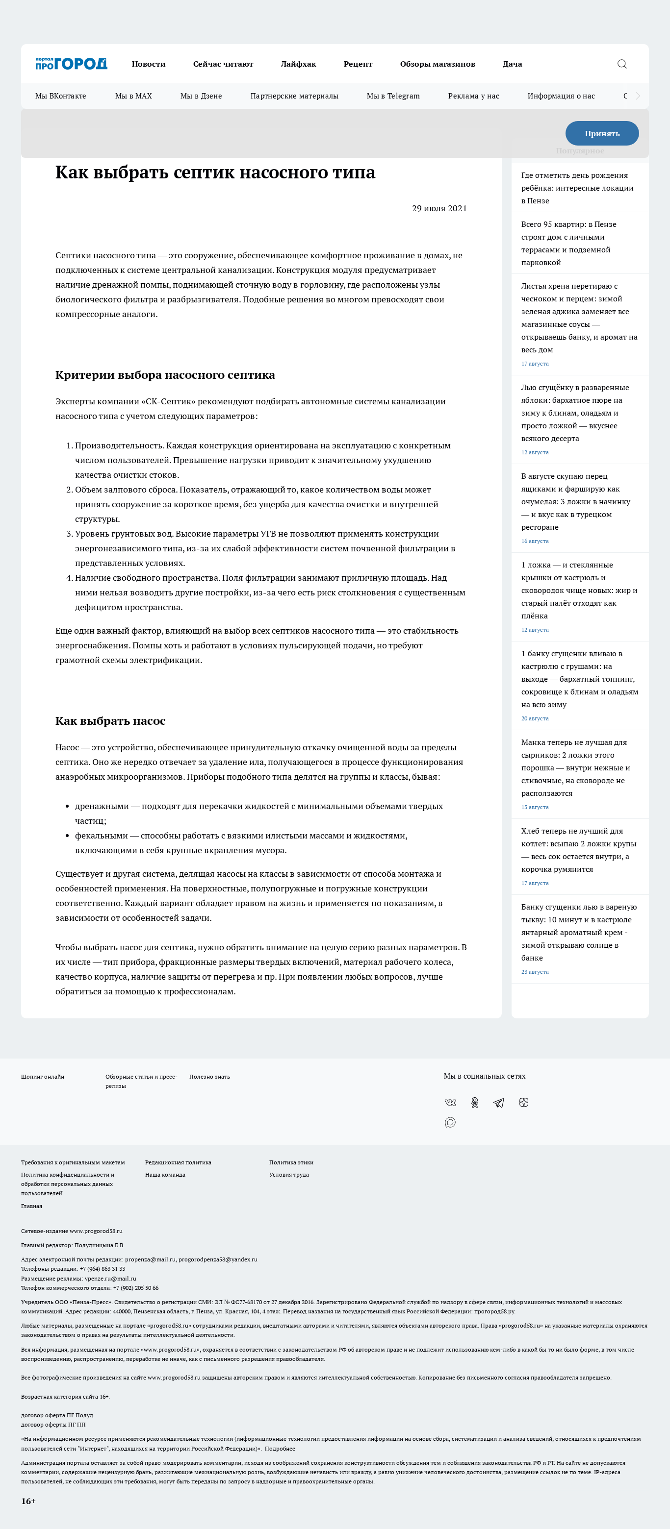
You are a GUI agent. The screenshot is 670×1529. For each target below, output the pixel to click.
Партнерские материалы (294, 95)
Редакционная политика (178, 1162)
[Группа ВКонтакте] (450, 1102)
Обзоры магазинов (437, 64)
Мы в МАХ (133, 95)
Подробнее (280, 1448)
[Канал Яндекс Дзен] (524, 1102)
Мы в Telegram (393, 95)
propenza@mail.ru (150, 1259)
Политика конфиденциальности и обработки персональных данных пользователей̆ (67, 1184)
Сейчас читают (223, 64)
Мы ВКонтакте (61, 95)
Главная (31, 1205)
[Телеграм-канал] (499, 1102)
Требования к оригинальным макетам (73, 1162)
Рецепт (358, 64)
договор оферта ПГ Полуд (57, 1415)
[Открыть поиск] (622, 64)
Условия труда (289, 1174)
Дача (512, 64)
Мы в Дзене (201, 95)
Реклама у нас (473, 95)
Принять (602, 133)
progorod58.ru (169, 1325)
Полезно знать (209, 1076)
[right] (638, 96)
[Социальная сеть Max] (450, 1122)
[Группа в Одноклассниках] (475, 1102)
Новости (149, 64)
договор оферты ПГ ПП (53, 1424)
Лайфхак (298, 64)
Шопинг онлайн (42, 1076)
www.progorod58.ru (96, 1230)
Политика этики (291, 1162)
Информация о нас (561, 95)
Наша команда (165, 1174)
